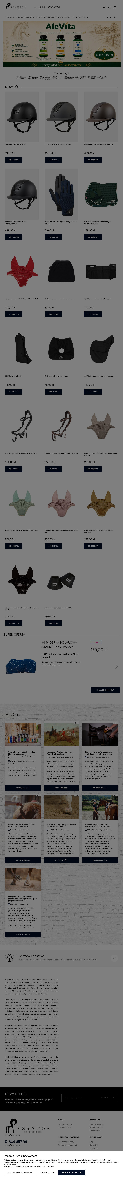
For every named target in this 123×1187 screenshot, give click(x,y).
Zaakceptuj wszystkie (71, 1172)
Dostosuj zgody (47, 1172)
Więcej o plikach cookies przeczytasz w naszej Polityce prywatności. (29, 1167)
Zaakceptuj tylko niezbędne (20, 1172)
